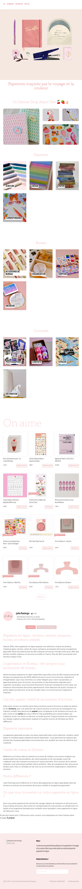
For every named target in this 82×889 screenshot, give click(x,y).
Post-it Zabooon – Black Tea (11, 583)
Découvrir (41, 597)
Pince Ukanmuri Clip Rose (63, 583)
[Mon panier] (74, 4)
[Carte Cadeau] (68, 4)
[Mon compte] (71, 4)
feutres (46, 709)
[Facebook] (12, 848)
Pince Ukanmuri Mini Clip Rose (38, 583)
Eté (4, 4)
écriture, (12, 709)
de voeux (25, 714)
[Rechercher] (65, 4)
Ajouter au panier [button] (22, 465)
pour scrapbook (42, 711)
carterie (31, 757)
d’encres (69, 803)
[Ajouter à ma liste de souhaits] (25, 459)
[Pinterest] (17, 848)
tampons (59, 803)
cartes (30, 806)
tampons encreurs (66, 711)
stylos (63, 687)
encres (53, 709)
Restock (26, 4)
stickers (69, 735)
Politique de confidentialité (57, 881)
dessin (74, 706)
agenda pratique (10, 682)
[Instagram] (7, 848)
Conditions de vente (73, 881)
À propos (11, 818)
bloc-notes (7, 714)
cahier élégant (42, 680)
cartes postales (41, 759)
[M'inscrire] (66, 872)
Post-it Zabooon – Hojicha (63, 541)
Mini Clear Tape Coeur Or (36, 541)
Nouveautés (19, 4)
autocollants (25, 759)
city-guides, (58, 759)
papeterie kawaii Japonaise (37, 738)
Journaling (10, 4)
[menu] (78, 4)
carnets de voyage (37, 803)
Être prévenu (49, 507)
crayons (39, 709)
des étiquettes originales (56, 682)
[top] (75, 873)
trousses (70, 687)
